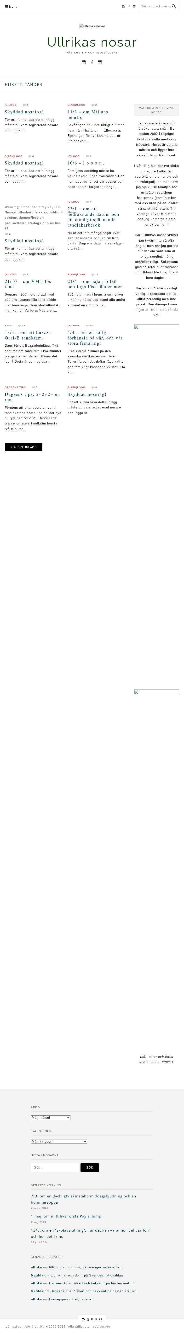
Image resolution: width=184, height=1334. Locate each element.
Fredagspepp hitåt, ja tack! (71, 1299)
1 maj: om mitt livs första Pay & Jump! (67, 1216)
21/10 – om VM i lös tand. (28, 284)
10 (97, 274)
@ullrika (94, 1319)
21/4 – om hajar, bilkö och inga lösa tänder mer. (96, 284)
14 (91, 325)
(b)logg (11, 105)
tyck (8, 325)
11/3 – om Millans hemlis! (88, 114)
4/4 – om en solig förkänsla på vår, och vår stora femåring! (95, 337)
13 (23, 325)
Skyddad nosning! (24, 112)
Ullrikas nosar (92, 42)
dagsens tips (15, 387)
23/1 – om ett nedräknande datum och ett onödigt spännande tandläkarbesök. (93, 217)
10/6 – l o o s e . (86, 163)
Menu (13, 6)
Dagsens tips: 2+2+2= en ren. (32, 396)
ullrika (36, 1267)
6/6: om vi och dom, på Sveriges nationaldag (85, 1267)
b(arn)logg (76, 105)
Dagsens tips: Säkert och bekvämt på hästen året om (92, 1283)
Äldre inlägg (25, 447)
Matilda (37, 1275)
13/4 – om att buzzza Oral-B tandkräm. (28, 335)
